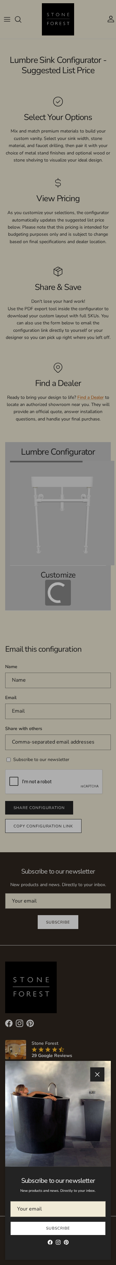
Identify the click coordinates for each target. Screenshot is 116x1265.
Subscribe (58, 1228)
